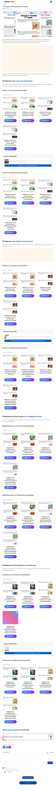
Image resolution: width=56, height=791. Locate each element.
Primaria (4, 4)
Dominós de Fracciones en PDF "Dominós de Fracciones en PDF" (28, 653)
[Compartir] (50, 9)
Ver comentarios (28, 782)
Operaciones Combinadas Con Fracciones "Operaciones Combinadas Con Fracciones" (28, 340)
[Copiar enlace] (53, 9)
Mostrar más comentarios (28, 777)
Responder (9, 772)
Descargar (11, 120)
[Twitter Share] (7, 747)
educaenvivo (10, 8)
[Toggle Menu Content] (51, 2)
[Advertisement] (28, 58)
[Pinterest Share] (9, 747)
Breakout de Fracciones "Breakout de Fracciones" (28, 165)
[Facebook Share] (4, 747)
